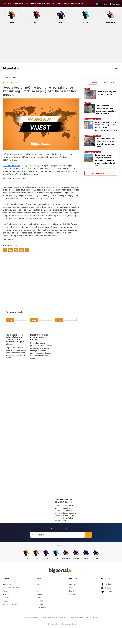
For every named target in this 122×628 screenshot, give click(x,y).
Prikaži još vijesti (100, 173)
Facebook (108, 584)
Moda (71, 588)
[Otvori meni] (116, 68)
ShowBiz (71, 591)
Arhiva (14, 78)
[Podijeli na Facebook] (5, 250)
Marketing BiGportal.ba (38, 3)
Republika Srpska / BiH (11, 588)
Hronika (6, 597)
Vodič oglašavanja (63, 3)
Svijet (5, 594)
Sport (38, 579)
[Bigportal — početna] (11, 68)
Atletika (38, 597)
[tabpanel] (100, 130)
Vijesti (6, 579)
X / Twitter (108, 592)
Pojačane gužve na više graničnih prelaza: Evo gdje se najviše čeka (107, 142)
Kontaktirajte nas (77, 3)
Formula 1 (39, 601)
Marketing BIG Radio (21, 3)
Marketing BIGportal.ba (49, 617)
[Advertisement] (61, 44)
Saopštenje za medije (10, 604)
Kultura (5, 601)
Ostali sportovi (41, 607)
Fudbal (38, 584)
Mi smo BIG (64, 617)
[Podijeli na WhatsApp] (21, 250)
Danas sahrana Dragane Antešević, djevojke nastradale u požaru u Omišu (106, 109)
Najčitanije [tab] (109, 82)
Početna (6, 78)
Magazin (73, 579)
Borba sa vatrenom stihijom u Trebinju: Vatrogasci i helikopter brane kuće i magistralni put (105, 160)
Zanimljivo (72, 594)
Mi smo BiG (51, 3)
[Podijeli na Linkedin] (10, 250)
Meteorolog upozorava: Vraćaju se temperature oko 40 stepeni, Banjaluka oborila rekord (106, 126)
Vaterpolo (39, 604)
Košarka (38, 588)
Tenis (37, 591)
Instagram (108, 588)
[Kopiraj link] (27, 250)
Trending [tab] (92, 82)
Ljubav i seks (73, 584)
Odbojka (39, 594)
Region (5, 591)
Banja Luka (7, 584)
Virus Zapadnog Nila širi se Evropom (107, 92)
